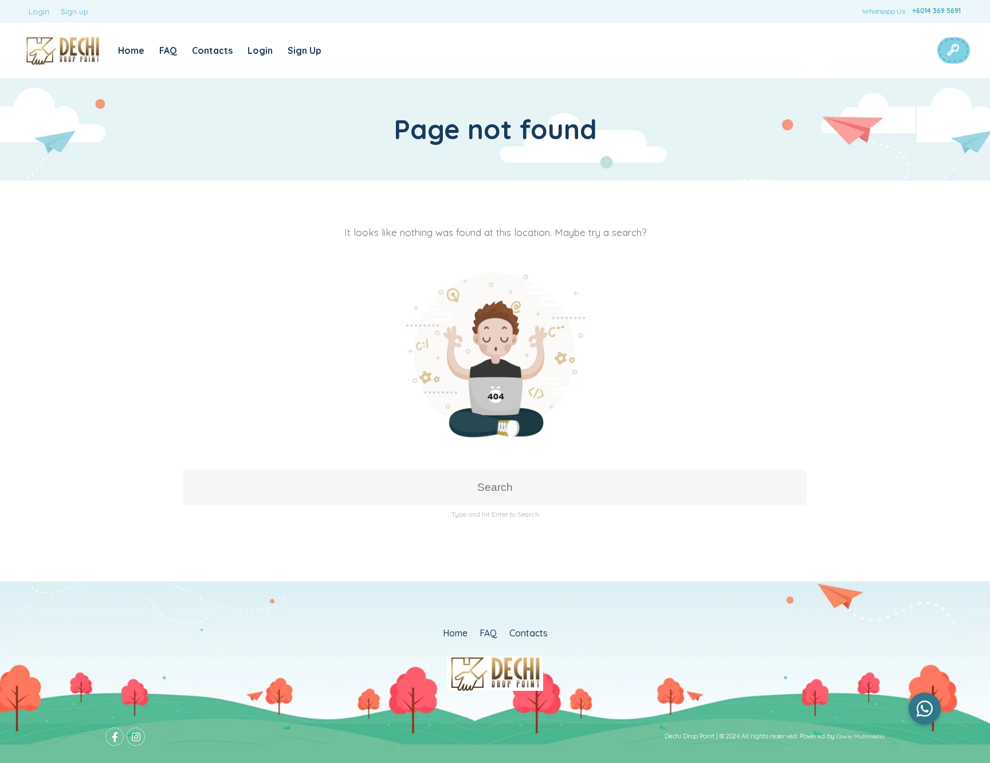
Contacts (212, 50)
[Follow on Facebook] (114, 736)
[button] (925, 709)
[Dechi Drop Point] (62, 50)
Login (39, 11)
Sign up (74, 11)
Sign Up (304, 50)
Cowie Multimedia (860, 736)
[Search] (952, 50)
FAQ (168, 50)
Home (131, 50)
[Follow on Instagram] (136, 736)
